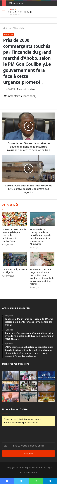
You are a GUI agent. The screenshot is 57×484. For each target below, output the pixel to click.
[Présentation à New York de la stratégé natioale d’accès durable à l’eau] (10, 397)
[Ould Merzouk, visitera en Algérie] (14, 259)
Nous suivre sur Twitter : (16, 409)
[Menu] (3, 12)
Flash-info (19, 28)
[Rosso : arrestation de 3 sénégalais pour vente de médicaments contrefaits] (14, 219)
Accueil (8, 28)
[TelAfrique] (20, 11)
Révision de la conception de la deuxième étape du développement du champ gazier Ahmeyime (40, 236)
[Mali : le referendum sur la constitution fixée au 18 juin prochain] (28, 386)
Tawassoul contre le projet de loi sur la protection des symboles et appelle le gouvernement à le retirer (42, 276)
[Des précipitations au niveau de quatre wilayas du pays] (46, 386)
